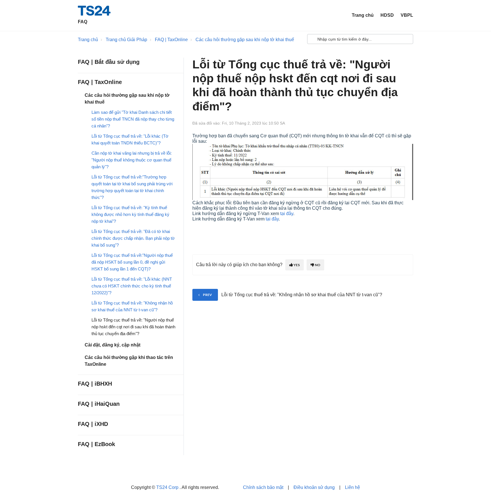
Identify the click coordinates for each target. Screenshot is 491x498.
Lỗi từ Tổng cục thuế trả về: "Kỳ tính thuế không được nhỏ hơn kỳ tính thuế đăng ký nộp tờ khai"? (130, 214)
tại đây (286, 213)
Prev (207, 295)
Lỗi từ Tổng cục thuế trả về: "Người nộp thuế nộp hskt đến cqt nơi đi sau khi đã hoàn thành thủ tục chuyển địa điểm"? (133, 327)
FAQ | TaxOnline (171, 39)
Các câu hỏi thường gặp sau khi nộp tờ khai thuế (244, 39)
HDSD (387, 15)
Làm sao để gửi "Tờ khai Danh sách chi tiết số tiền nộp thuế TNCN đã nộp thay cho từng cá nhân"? (132, 119)
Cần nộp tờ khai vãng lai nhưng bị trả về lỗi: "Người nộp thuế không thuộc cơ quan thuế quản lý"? (131, 160)
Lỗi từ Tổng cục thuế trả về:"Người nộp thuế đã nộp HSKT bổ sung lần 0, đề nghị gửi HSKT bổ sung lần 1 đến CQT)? (132, 262)
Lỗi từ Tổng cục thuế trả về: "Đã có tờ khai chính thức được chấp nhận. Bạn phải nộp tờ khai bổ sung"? (133, 238)
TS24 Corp (168, 487)
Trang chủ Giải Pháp (126, 39)
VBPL (407, 15)
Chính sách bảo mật (263, 487)
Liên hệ (352, 487)
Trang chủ (363, 15)
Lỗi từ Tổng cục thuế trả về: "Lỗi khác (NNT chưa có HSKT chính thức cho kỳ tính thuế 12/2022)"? (131, 286)
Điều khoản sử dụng (314, 487)
